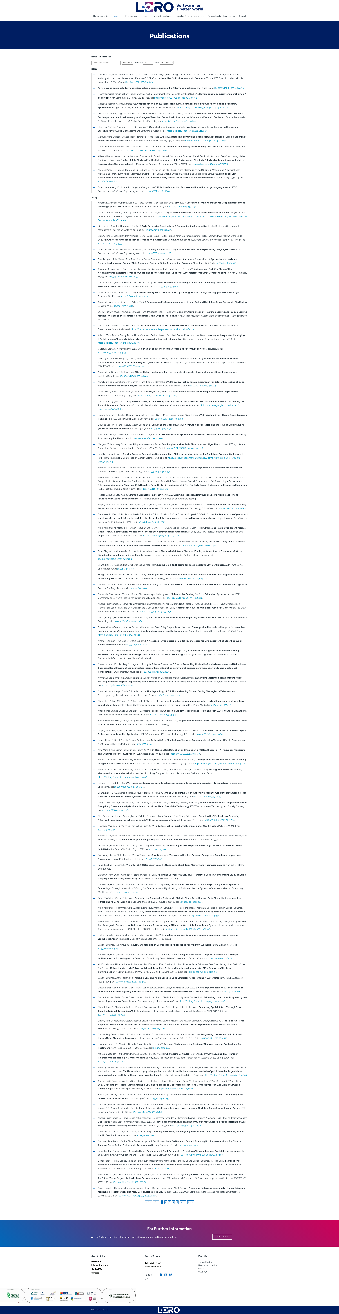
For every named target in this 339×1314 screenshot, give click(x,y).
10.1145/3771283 (138, 588)
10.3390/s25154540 (233, 991)
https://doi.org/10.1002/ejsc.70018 (176, 1088)
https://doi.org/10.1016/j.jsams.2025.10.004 (225, 1075)
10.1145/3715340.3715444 (125, 892)
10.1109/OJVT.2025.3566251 (210, 734)
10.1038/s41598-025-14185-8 (186, 1125)
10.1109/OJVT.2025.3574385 (128, 621)
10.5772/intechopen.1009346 (205, 915)
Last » (190, 1202)
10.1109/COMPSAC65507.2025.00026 (184, 448)
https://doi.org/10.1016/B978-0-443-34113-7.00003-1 (202, 107)
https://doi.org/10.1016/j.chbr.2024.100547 (119, 635)
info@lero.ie (153, 1266)
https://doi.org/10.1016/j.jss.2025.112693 (187, 131)
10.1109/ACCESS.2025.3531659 (185, 754)
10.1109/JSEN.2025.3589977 (154, 489)
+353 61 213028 (153, 1263)
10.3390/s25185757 (159, 1098)
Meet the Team (131, 16)
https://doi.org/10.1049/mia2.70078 (210, 164)
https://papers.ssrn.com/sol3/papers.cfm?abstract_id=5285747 (162, 329)
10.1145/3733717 (125, 569)
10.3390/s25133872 (123, 306)
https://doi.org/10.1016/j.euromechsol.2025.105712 (220, 763)
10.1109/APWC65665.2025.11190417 (161, 535)
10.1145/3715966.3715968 (165, 286)
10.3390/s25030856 (161, 428)
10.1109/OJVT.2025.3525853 (232, 508)
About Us (104, 16)
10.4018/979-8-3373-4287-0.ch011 (179, 121)
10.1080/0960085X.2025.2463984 (115, 559)
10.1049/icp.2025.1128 (221, 705)
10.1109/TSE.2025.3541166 (158, 253)
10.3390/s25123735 (189, 1145)
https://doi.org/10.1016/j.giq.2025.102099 (205, 140)
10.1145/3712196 (144, 744)
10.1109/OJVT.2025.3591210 (151, 1028)
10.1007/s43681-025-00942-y (229, 88)
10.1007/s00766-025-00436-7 (129, 787)
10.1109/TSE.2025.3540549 (163, 714)
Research (117, 16)
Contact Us (96, 1269)
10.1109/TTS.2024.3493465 (115, 810)
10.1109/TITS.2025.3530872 (112, 1015)
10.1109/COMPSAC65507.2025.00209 (137, 1195)
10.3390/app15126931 (159, 471)
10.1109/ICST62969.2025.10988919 (184, 598)
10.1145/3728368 (160, 1048)
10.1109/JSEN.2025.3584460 (169, 419)
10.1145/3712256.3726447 (219, 958)
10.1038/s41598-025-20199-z (136, 296)
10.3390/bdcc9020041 (191, 902)
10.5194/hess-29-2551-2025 (152, 522)
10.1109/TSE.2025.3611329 (203, 385)
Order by (138, 62)
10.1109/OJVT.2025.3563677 (193, 578)
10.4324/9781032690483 (158, 230)
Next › (183, 1202)
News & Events (214, 16)
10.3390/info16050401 (109, 948)
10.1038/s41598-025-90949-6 (135, 376)
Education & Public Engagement (190, 16)
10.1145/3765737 (106, 829)
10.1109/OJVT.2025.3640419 (139, 82)
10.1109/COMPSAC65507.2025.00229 (133, 366)
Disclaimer (96, 1261)
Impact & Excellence (162, 16)
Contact (242, 16)
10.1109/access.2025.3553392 (130, 981)
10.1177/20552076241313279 (112, 352)
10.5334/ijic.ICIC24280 (137, 644)
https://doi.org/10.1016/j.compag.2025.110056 (202, 1001)
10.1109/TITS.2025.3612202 (111, 1061)
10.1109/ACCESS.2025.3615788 (219, 820)
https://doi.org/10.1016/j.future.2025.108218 (145, 150)
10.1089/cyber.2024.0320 (167, 695)
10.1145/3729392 (153, 859)
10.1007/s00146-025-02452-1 (148, 438)
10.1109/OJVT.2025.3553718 (112, 243)
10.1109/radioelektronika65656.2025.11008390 (187, 929)
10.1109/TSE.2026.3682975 (158, 191)
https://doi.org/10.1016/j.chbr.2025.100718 (119, 343)
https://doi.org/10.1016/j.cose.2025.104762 (175, 98)
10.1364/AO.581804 (108, 181)
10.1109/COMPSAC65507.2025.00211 (131, 1182)
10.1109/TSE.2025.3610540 (213, 1038)
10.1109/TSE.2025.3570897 (207, 796)
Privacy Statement (100, 1265)
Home (96, 16)
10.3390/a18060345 (226, 263)
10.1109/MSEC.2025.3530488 (147, 1112)
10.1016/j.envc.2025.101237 (157, 672)
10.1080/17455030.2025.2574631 (155, 611)
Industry (145, 16)
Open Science (229, 16)
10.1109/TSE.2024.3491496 (182, 206)
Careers (95, 1273)
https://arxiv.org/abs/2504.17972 (199, 545)
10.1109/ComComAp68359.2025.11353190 (202, 1155)
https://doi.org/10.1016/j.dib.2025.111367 (157, 395)
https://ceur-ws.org (163, 1168)
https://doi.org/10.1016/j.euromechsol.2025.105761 (123, 777)
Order (157, 62)
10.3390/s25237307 (147, 1135)
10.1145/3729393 (157, 849)
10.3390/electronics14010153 (123, 276)
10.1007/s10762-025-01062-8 (202, 972)
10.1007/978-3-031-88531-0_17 (117, 685)
